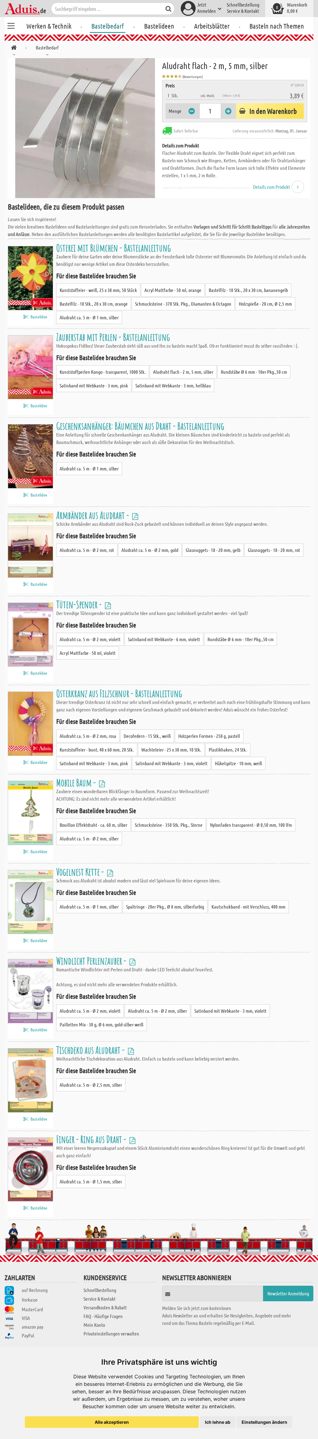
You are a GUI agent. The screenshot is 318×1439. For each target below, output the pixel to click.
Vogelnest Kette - (81, 871)
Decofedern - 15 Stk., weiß (147, 736)
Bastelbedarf (107, 26)
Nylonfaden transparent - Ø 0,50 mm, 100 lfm (251, 825)
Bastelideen (159, 26)
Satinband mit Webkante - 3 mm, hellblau (173, 385)
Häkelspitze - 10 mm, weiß (238, 763)
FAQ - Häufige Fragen (103, 1316)
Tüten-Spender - (79, 604)
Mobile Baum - (77, 782)
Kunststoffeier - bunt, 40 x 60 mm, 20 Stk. (97, 749)
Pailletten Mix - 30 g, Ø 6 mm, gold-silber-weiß (101, 1024)
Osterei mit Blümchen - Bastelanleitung (113, 247)
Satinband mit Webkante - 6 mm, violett (164, 639)
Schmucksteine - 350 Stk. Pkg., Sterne (168, 825)
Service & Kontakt (243, 11)
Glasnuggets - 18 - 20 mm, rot (274, 550)
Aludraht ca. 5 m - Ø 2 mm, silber (89, 838)
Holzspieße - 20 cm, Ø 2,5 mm (265, 304)
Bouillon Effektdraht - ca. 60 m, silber (93, 825)
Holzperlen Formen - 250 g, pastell (209, 736)
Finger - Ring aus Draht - (92, 1139)
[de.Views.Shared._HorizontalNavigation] (14, 49)
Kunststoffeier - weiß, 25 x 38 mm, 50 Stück (98, 290)
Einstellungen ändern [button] (264, 1422)
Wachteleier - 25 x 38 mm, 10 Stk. (171, 749)
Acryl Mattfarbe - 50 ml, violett (88, 653)
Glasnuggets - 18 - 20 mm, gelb (213, 550)
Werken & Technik (48, 26)
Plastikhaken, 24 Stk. (228, 749)
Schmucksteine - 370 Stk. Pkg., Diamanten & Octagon (183, 304)
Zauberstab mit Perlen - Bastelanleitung (113, 337)
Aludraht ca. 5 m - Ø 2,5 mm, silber (91, 1085)
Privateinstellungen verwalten (111, 1333)
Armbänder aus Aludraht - (93, 515)
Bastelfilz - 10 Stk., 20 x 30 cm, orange (94, 304)
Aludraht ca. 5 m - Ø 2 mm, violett (90, 639)
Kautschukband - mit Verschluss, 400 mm (248, 906)
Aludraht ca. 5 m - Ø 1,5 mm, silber (91, 1181)
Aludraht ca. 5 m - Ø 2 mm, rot (87, 550)
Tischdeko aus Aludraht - (91, 1049)
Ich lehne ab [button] (217, 1422)
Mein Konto (94, 1325)
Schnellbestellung (243, 4)
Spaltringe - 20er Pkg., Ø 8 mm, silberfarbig (165, 906)
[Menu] (11, 25)
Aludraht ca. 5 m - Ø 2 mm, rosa (88, 736)
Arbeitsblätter (211, 26)
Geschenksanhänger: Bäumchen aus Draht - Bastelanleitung (140, 425)
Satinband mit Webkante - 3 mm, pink (94, 385)
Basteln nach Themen (276, 26)
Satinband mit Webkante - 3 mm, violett (171, 763)
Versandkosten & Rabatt (105, 1307)
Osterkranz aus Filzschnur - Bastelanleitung (119, 693)
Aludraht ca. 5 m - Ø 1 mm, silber (89, 317)
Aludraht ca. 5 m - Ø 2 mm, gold (149, 550)
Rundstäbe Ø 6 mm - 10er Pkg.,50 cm (254, 372)
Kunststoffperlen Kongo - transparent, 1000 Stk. (103, 372)
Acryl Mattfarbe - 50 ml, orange (172, 290)
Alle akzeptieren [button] (112, 1422)
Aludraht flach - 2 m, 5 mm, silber (183, 372)
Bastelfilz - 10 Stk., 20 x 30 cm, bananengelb (248, 290)
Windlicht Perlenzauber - (92, 960)
